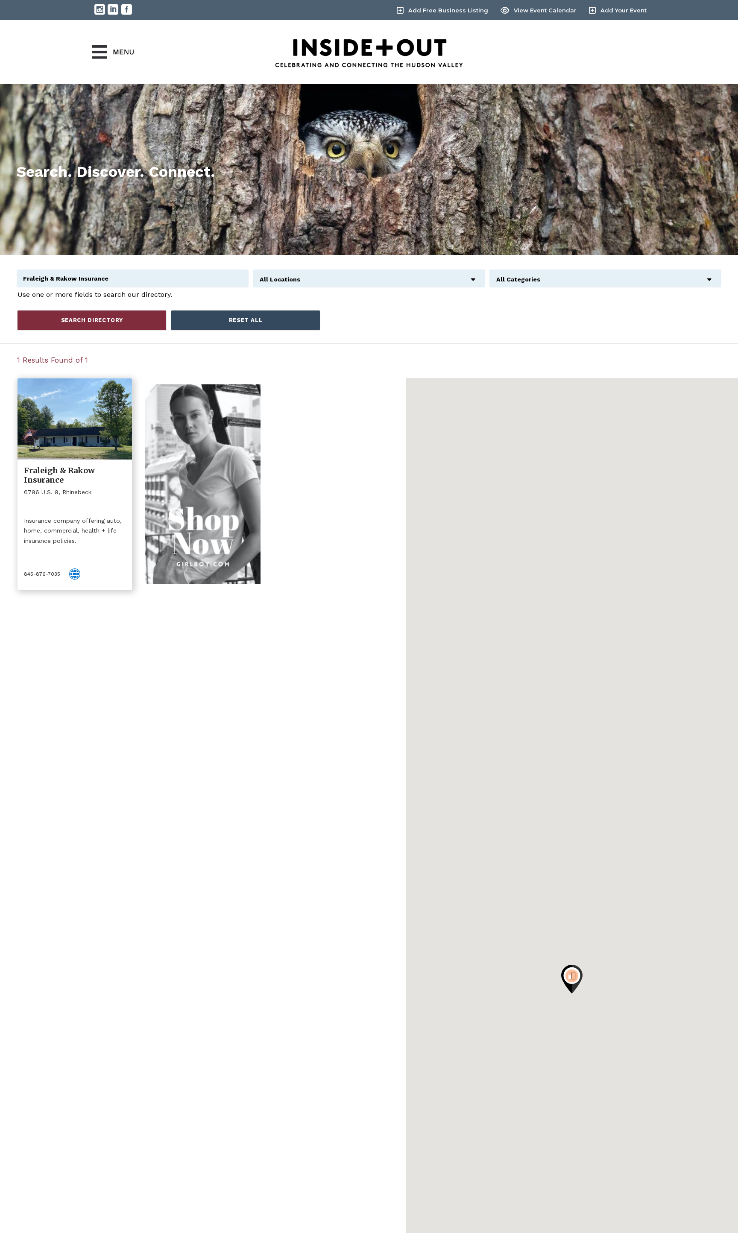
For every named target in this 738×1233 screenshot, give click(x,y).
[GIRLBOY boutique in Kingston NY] (203, 484)
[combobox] (368, 274)
